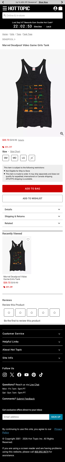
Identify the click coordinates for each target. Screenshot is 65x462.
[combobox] (32, 15)
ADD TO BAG (32, 188)
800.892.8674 (41, 451)
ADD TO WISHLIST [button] (32, 198)
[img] (4, 374)
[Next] (62, 2)
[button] (4, 8)
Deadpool (8, 39)
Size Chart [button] (15, 151)
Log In (48, 26)
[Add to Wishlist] (28, 239)
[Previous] (3, 2)
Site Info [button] (8, 357)
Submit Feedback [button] (26, 398)
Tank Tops (27, 34)
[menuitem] (60, 8)
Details (8, 209)
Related (9, 223)
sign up (56, 417)
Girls (12, 34)
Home (5, 34)
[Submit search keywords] (4, 15)
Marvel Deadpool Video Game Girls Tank (15, 277)
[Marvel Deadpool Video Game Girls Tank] (16, 255)
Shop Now (43, 2)
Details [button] (21, 140)
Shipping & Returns (15, 216)
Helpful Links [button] (11, 341)
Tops (19, 34)
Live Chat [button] (34, 384)
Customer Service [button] (13, 333)
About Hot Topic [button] (12, 349)
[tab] (32, 93)
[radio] (5, 158)
